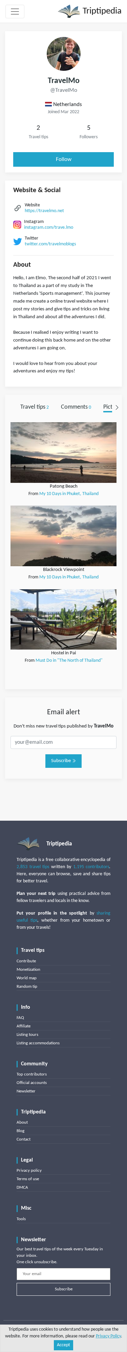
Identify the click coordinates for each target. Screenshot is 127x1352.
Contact (23, 1139)
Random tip (27, 986)
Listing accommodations (38, 1043)
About (22, 1122)
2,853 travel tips (33, 866)
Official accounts (32, 1083)
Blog (20, 1131)
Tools (21, 1219)
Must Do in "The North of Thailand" (69, 660)
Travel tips (34, 407)
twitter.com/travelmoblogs (50, 244)
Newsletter (26, 1091)
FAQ (20, 1018)
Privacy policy (29, 1170)
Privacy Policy (108, 1336)
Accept (63, 1345)
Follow (63, 159)
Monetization (28, 969)
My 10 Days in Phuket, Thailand (69, 494)
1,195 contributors (91, 866)
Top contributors (32, 1074)
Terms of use (28, 1179)
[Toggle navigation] (14, 11)
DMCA (22, 1187)
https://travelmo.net (44, 211)
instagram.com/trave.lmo (48, 227)
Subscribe (61, 760)
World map (27, 978)
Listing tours (27, 1034)
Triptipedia (101, 11)
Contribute (26, 961)
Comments (76, 407)
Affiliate (23, 1026)
